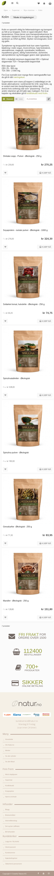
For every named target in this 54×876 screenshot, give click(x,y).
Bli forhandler (10, 832)
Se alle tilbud (10, 762)
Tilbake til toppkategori (23, 17)
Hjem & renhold (10, 797)
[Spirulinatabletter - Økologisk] (27, 351)
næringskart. (19, 77)
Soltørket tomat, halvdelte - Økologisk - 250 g (24, 304)
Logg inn (44, 3)
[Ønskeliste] (38, 3)
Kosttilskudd (9, 786)
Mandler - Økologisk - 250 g (16, 600)
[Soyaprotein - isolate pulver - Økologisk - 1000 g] (27, 203)
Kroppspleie (9, 791)
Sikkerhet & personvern (13, 864)
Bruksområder (10, 815)
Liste (21, 99)
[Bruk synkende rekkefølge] (49, 99)
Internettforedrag (11, 821)
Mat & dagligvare (11, 774)
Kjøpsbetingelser (11, 858)
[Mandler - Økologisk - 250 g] (27, 574)
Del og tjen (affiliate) (12, 826)
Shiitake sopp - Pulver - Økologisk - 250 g (22, 156)
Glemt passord (10, 847)
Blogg (7, 809)
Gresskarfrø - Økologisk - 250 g (17, 526)
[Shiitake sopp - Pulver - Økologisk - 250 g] (27, 129)
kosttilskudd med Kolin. (37, 93)
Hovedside (9, 739)
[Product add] (50, 3)
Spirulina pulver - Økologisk (16, 452)
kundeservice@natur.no (27, 721)
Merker (7, 750)
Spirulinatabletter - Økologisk (16, 378)
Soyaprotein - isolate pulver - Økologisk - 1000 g (25, 230)
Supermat (8, 780)
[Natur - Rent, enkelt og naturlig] (4, 1)
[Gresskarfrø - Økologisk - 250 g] (27, 499)
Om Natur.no (9, 745)
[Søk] (17, 3)
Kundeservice (10, 853)
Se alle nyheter (10, 756)
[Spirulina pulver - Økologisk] (27, 425)
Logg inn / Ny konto (12, 841)
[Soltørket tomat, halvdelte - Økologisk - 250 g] (27, 277)
